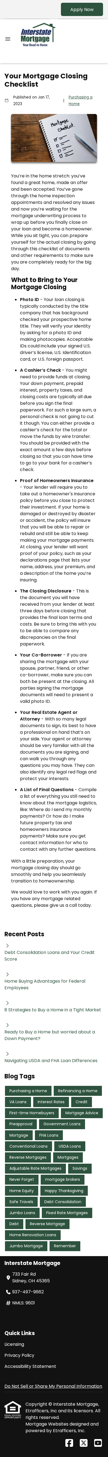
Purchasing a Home (80, 101)
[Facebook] (69, 1443)
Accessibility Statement (30, 1366)
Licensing (14, 1344)
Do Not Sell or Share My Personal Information (53, 1386)
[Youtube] (98, 1443)
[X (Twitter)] (83, 1443)
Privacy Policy (19, 1355)
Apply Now (82, 9)
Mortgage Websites (47, 1424)
